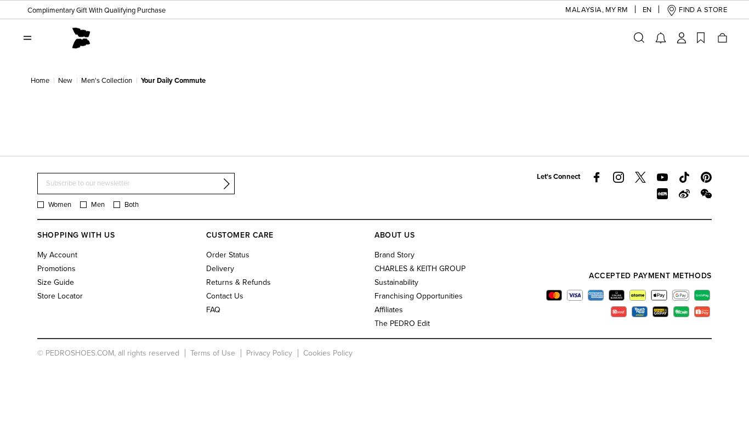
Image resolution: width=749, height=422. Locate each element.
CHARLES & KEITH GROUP (420, 268)
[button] (584, 10)
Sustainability (396, 282)
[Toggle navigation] (27, 38)
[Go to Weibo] (684, 193)
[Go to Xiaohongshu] (662, 193)
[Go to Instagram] (618, 177)
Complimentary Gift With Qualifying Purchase (96, 10)
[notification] (661, 38)
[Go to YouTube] (662, 177)
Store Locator (60, 296)
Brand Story (394, 255)
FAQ (213, 309)
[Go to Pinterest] (706, 177)
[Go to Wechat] (706, 193)
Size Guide (55, 282)
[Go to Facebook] (596, 177)
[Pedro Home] (81, 37)
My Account (57, 255)
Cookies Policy (328, 353)
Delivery (220, 268)
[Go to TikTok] (684, 177)
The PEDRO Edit (402, 323)
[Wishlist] (700, 37)
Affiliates (388, 309)
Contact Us (224, 296)
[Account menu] (681, 37)
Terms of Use (212, 353)
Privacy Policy (269, 353)
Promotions (56, 268)
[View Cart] (721, 37)
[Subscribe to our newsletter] (226, 184)
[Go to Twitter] (640, 177)
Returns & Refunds (238, 282)
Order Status (227, 255)
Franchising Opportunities (418, 296)
